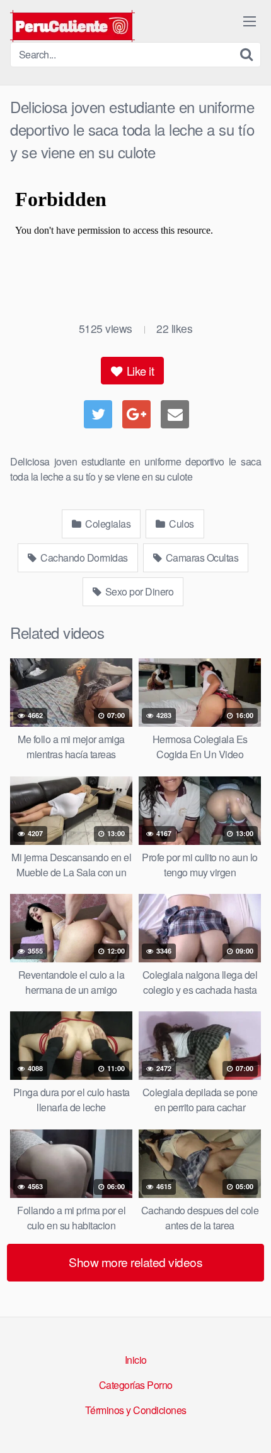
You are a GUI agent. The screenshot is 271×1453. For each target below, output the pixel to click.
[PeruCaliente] (72, 26)
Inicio (136, 1359)
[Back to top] (249, 1425)
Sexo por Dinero (138, 591)
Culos (180, 523)
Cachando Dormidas (83, 557)
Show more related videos (135, 1261)
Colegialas (107, 523)
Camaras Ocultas (200, 557)
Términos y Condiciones (136, 1410)
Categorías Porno (136, 1385)
